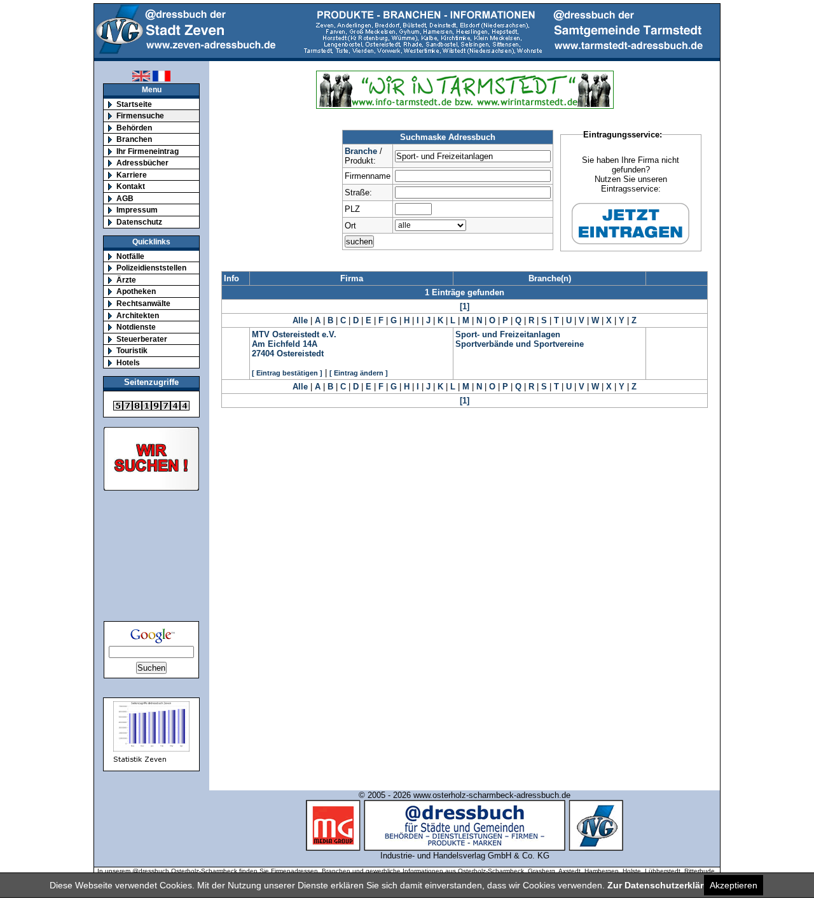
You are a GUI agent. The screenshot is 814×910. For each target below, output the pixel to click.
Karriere (131, 175)
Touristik (132, 350)
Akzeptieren (733, 885)
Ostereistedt (300, 353)
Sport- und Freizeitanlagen (507, 334)
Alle (300, 320)
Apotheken (136, 291)
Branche (361, 151)
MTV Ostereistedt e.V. (294, 334)
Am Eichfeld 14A (284, 344)
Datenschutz (139, 222)
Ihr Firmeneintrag (147, 151)
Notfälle (130, 256)
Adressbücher (142, 162)
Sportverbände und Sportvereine (519, 344)
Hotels (128, 362)
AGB (125, 198)
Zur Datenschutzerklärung (664, 885)
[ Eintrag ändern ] (358, 373)
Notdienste (136, 327)
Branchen (134, 139)
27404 (263, 353)
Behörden (134, 127)
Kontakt (130, 186)
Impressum (137, 210)
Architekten (137, 315)
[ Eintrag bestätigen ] (287, 373)
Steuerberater (141, 339)
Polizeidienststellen (151, 267)
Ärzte (126, 280)
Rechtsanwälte (143, 303)
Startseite (134, 104)
